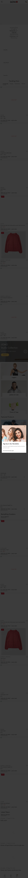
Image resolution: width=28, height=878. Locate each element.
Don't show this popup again (8, 450)
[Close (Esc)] (24, 426)
